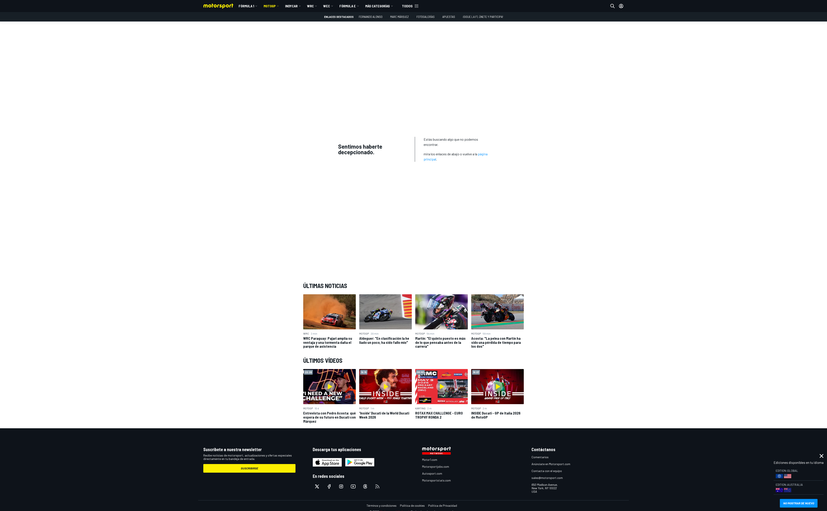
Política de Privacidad (442, 505)
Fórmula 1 (246, 6)
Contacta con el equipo (547, 471)
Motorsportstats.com (436, 480)
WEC (326, 6)
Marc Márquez (399, 17)
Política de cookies (412, 505)
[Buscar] (612, 6)
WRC (310, 6)
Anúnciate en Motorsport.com (551, 464)
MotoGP (270, 6)
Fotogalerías (426, 17)
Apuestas (448, 17)
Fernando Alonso (370, 17)
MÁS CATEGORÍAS (377, 6)
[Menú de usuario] (621, 6)
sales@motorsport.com (547, 478)
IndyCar (291, 6)
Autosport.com (432, 473)
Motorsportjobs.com (435, 466)
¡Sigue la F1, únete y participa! (483, 17)
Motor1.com (429, 459)
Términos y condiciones (381, 505)
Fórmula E (347, 6)
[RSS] (377, 486)
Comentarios (540, 457)
